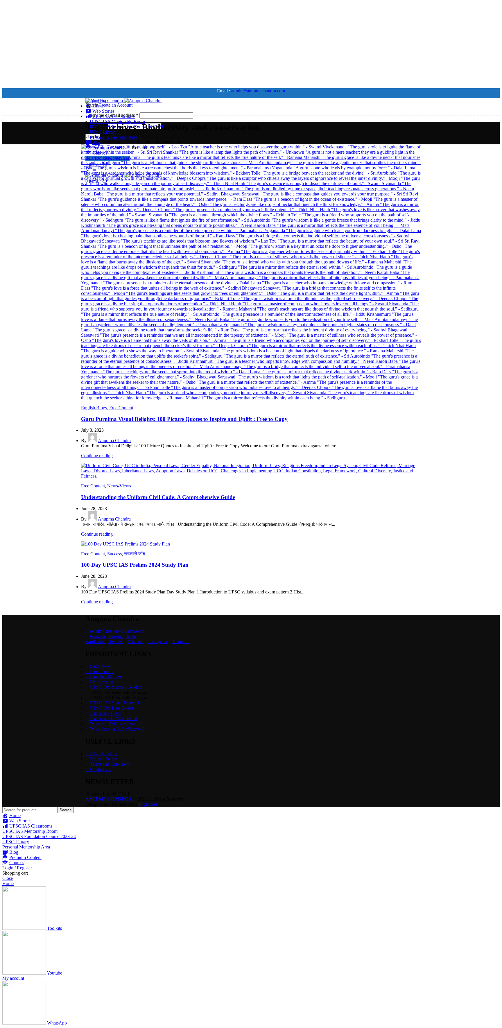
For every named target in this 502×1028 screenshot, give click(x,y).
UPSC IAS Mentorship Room (117, 121)
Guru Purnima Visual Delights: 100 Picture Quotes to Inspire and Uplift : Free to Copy (184, 419)
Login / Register (17, 867)
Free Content (121, 407)
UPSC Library (15, 841)
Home (91, 141)
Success (114, 553)
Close (7, 878)
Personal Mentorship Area (113, 137)
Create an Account (115, 105)
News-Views (119, 485)
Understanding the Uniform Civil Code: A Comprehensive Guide (158, 497)
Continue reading (97, 455)
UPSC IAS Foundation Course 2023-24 (39, 836)
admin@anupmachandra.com (258, 90)
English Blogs (94, 407)
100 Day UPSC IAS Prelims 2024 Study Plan (135, 565)
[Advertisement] (176, 43)
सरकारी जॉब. (135, 553)
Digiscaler (148, 804)
